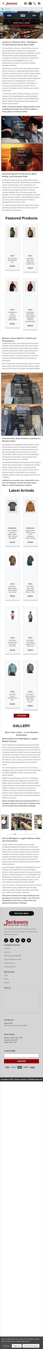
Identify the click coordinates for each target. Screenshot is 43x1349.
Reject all (16, 1346)
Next (40, 17)
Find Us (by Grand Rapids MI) (12, 956)
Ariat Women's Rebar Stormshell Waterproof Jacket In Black (12, 316)
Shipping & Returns (10, 967)
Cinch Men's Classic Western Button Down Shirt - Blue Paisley (30, 698)
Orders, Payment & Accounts (12, 959)
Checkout (7, 982)
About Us (7, 952)
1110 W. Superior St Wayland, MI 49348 (15, 1025)
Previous (4, 17)
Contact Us (7, 948)
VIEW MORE (21, 134)
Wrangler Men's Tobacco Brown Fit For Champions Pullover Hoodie (30, 534)
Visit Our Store (21, 913)
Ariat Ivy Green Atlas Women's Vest (12, 260)
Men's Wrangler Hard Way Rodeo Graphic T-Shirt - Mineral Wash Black (12, 534)
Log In (6, 975)
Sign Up (6, 979)
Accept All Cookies (31, 1346)
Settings (6, 1346)
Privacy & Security (9, 963)
